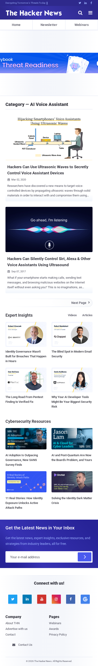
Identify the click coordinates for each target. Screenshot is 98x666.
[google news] (85, 599)
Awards (54, 629)
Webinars (82, 25)
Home (16, 25)
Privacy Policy (58, 634)
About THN (12, 623)
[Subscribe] (84, 556)
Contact (10, 634)
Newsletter (49, 25)
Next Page (80, 303)
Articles (87, 315)
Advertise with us (16, 629)
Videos (72, 315)
